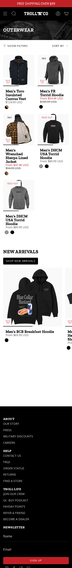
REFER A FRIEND (14, 513)
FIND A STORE (12, 481)
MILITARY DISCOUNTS (18, 436)
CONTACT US (12, 456)
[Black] (41, 107)
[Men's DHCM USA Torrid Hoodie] (53, 129)
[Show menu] (5, 13)
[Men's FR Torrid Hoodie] (53, 70)
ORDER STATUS (13, 468)
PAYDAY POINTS (14, 506)
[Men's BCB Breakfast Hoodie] (32, 297)
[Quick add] (7, 81)
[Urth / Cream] (6, 173)
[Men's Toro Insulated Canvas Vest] (18, 70)
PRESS (7, 430)
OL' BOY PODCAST (15, 500)
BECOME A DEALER (16, 519)
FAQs (6, 462)
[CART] (66, 13)
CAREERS (9, 443)
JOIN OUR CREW (14, 494)
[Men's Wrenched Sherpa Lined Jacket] (18, 129)
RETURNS (9, 474)
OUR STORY (11, 424)
